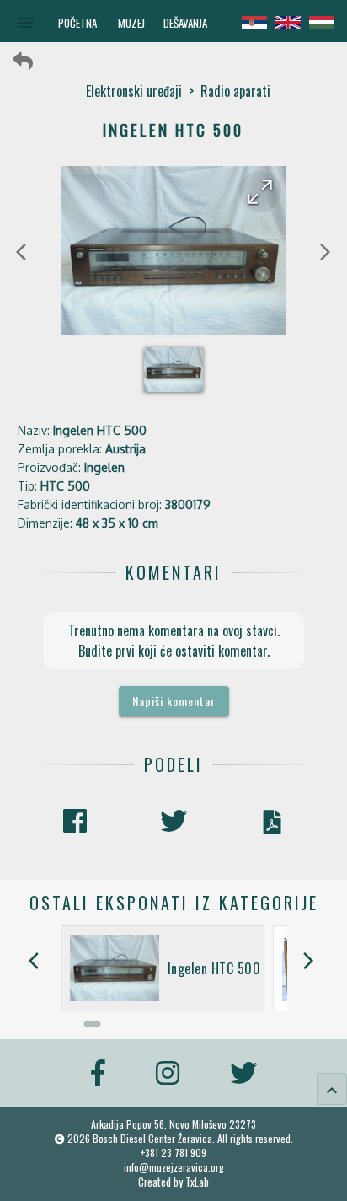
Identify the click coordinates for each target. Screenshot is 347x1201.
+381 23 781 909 (173, 1152)
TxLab (197, 1182)
